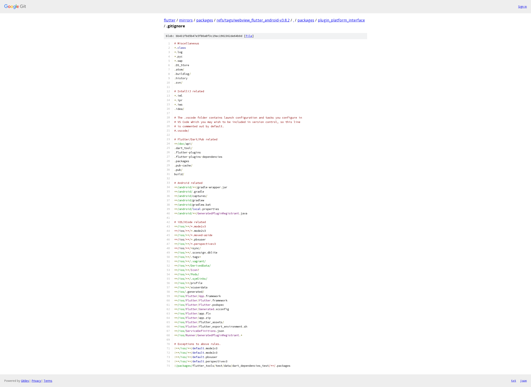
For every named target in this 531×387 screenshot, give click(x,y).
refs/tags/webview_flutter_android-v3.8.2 (253, 20)
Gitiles (25, 381)
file (249, 36)
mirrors (186, 20)
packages (204, 20)
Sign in (522, 6)
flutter (169, 20)
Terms (48, 381)
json (523, 380)
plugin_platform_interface (341, 20)
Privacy (36, 381)
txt (513, 380)
